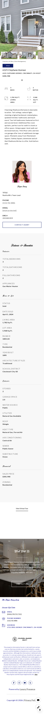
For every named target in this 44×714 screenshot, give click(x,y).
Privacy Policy (30, 700)
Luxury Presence (27, 689)
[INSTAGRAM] (19, 683)
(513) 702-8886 (9, 203)
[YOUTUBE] (25, 683)
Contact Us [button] (22, 584)
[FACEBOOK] (14, 683)
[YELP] (30, 683)
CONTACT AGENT (22, 225)
